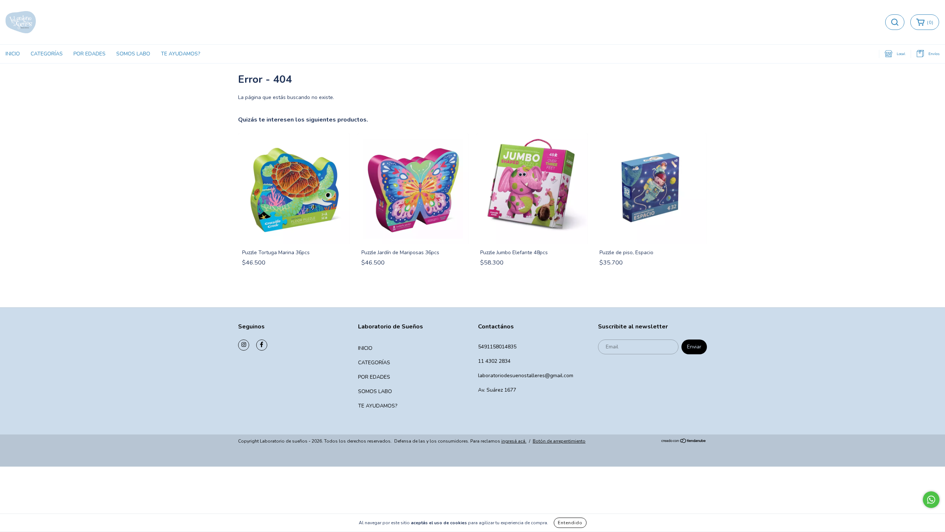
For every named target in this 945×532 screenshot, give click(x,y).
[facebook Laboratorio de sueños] (261, 345)
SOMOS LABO (133, 53)
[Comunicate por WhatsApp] (931, 499)
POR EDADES (89, 53)
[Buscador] (894, 22)
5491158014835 (497, 346)
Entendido (570, 523)
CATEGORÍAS (47, 53)
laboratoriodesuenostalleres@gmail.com (525, 375)
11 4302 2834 (494, 361)
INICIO (13, 53)
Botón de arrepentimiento (559, 441)
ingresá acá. (513, 441)
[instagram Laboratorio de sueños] (243, 345)
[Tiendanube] (684, 441)
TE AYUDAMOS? (180, 53)
